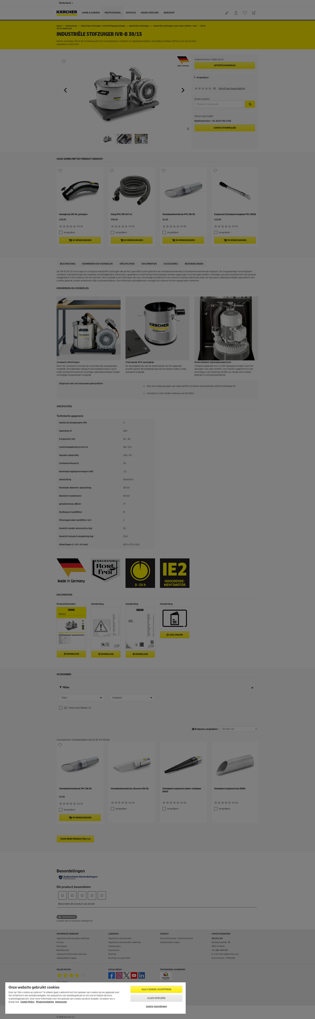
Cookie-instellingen (156, 1006)
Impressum (61, 1001)
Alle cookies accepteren (156, 989)
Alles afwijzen (156, 998)
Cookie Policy (27, 1001)
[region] (95, 998)
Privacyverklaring (45, 1001)
